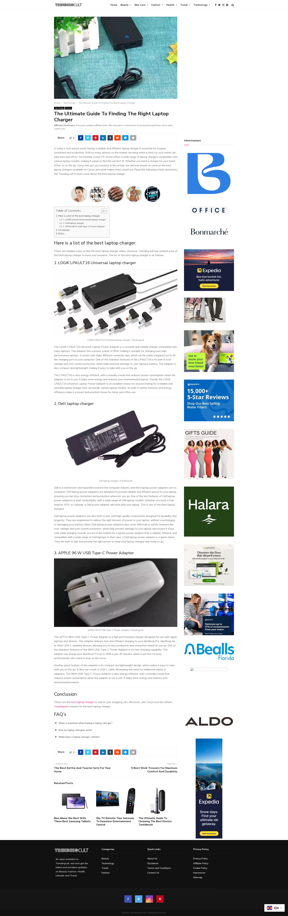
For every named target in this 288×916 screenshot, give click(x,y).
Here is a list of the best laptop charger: (79, 215)
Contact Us (153, 872)
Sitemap (197, 877)
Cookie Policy (200, 868)
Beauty (124, 4)
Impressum (199, 872)
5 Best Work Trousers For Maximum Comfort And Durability (154, 769)
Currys (68, 108)
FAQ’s (61, 233)
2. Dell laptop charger (73, 223)
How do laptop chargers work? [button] (75, 730)
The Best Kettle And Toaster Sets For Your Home (82, 769)
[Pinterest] (228, 5)
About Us (152, 858)
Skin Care (139, 4)
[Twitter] (220, 5)
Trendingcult (61, 706)
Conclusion (64, 229)
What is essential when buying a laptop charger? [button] (85, 723)
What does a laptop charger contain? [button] (79, 737)
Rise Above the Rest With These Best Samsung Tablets (72, 820)
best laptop (78, 702)
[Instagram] (224, 5)
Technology (200, 4)
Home (113, 4)
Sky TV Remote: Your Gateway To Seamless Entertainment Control (115, 821)
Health (170, 4)
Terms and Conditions (159, 868)
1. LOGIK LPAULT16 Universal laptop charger (84, 219)
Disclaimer (152, 863)
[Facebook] (216, 5)
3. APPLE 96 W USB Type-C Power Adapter (83, 226)
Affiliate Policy (200, 863)
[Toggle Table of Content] (102, 211)
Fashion (155, 4)
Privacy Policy (200, 858)
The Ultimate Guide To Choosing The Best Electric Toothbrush (155, 821)
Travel (184, 4)
